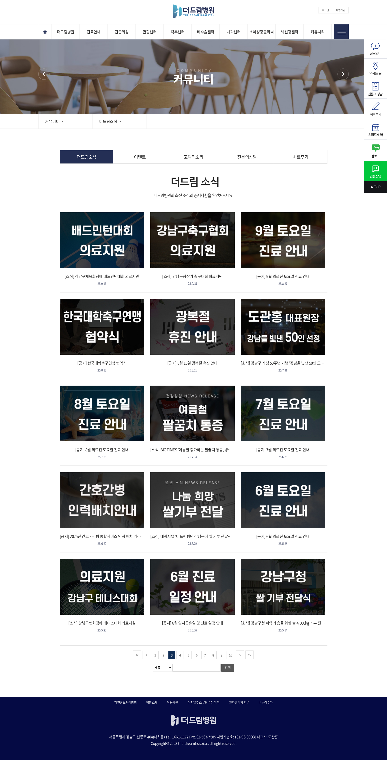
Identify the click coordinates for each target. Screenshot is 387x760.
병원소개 (151, 702)
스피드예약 (375, 129)
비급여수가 (266, 702)
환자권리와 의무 (239, 702)
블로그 (375, 150)
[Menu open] (341, 31)
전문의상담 (247, 157)
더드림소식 (108, 121)
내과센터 (234, 31)
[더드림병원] (196, 11)
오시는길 (375, 68)
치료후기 (300, 157)
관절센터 (150, 31)
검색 (228, 667)
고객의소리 (193, 157)
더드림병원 (65, 31)
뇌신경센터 (289, 31)
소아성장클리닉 (261, 31)
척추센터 (178, 31)
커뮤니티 (318, 31)
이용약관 (172, 702)
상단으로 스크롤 (375, 187)
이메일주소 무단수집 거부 (204, 702)
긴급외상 (122, 31)
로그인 (325, 10)
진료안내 (94, 31)
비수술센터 (205, 31)
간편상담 (375, 171)
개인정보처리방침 (125, 702)
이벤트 (343, 74)
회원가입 (340, 10)
